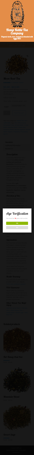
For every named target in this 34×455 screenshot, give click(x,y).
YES (17, 223)
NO (17, 227)
